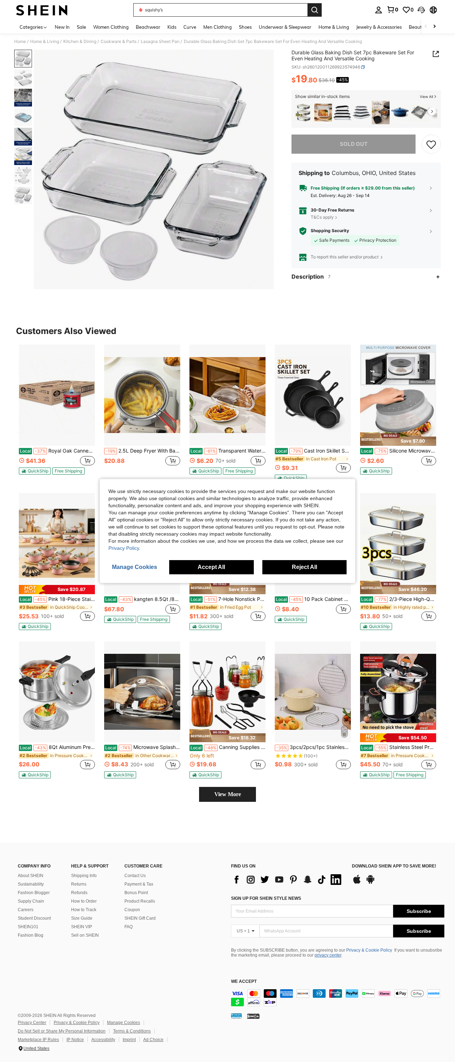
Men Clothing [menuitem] (217, 27)
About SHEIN (30, 875)
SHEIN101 (28, 926)
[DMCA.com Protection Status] (253, 1015)
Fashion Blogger (34, 892)
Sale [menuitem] (81, 27)
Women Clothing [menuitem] (111, 27)
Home (20, 41)
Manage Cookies (123, 1022)
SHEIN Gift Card (140, 918)
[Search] (314, 10)
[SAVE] (431, 144)
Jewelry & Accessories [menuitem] (379, 27)
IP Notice (75, 1039)
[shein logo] (42, 10)
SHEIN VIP (81, 926)
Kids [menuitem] (171, 27)
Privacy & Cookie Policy (369, 950)
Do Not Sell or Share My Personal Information (62, 1031)
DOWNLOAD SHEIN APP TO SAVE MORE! (394, 866)
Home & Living (44, 41)
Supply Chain (31, 901)
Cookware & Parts (118, 41)
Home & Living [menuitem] (333, 27)
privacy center (328, 955)
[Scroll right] (434, 27)
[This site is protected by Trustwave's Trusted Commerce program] (236, 1015)
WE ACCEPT (244, 981)
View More (227, 794)
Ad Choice (153, 1039)
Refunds (79, 892)
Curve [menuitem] (189, 27)
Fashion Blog (30, 935)
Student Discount (34, 918)
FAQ (128, 926)
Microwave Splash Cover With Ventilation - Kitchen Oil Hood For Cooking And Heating (142, 747)
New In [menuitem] (62, 27)
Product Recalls (139, 901)
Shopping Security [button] (330, 230)
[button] (421, 10)
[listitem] (304, 113)
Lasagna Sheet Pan (160, 41)
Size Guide (81, 918)
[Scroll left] (425, 27)
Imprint (129, 1039)
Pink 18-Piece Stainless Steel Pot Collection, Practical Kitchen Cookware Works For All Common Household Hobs (57, 599)
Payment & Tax (138, 884)
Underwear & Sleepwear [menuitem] (285, 27)
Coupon (132, 909)
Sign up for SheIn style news (266, 898)
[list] (288, 879)
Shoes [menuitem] (245, 27)
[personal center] (378, 10)
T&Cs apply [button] (322, 217)
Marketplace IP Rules (38, 1039)
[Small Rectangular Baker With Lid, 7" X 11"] (323, 113)
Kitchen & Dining (79, 41)
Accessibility (103, 1039)
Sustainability (31, 884)
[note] (35, 471)
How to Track (83, 909)
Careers (25, 909)
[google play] (370, 882)
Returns (78, 884)
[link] (392, 9)
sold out (354, 144)
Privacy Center (32, 1022)
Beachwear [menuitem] (148, 27)
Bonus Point (136, 892)
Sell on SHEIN (85, 935)
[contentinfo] (337, 997)
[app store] (357, 882)
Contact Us (135, 875)
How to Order (84, 901)
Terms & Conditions (132, 1031)
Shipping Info (84, 875)
